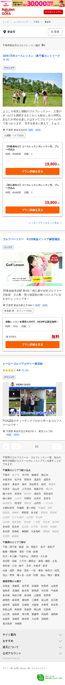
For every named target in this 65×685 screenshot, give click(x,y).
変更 (57, 31)
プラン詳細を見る (32, 171)
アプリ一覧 (8, 668)
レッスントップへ (53, 12)
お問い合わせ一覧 (22, 668)
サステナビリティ (39, 668)
